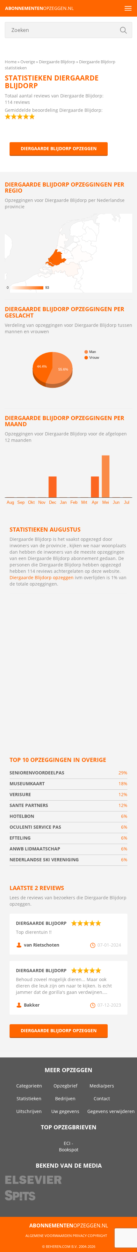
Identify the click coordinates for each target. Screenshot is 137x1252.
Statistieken (29, 1098)
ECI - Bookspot (68, 1146)
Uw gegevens (65, 1111)
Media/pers (102, 1086)
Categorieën (29, 1086)
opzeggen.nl (39, 8)
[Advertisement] (68, 669)
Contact (102, 1098)
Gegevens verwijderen (111, 1111)
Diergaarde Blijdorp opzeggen (59, 148)
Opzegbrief (65, 1086)
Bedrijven (65, 1098)
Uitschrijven (29, 1111)
